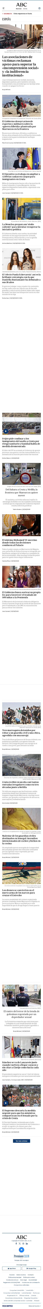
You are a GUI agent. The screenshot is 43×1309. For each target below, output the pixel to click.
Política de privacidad (14, 1277)
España (6, 19)
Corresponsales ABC (17, 1080)
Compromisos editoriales (21, 1285)
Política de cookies (29, 1277)
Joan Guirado (6, 193)
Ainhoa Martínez (7, 243)
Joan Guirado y (6, 1080)
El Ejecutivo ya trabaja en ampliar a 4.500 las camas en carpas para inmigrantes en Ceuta (21, 177)
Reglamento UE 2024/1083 (11, 1282)
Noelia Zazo (5, 298)
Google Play (32, 1268)
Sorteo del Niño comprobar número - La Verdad (18, 1300)
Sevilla (25, 8)
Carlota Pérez (6, 561)
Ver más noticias (21, 1141)
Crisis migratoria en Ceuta (23, 13)
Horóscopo (36, 1293)
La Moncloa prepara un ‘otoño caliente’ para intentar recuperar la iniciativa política (21, 227)
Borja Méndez (6, 89)
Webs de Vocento (34, 1306)
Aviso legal (23, 1280)
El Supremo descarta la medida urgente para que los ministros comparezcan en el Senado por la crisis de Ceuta (19, 1114)
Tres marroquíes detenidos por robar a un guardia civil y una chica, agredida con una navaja (21, 733)
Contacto (31, 1275)
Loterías (33, 1295)
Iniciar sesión (39, 8)
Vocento (12, 1275)
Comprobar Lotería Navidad (11, 1293)
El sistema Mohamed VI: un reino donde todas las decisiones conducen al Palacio (19, 543)
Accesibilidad (33, 1280)
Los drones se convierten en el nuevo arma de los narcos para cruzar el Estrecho (18, 893)
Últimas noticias (24, 1295)
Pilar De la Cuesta (7, 143)
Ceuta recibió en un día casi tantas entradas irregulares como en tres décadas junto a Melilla (20, 785)
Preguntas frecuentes (30, 1298)
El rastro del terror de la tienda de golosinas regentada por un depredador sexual (21, 1014)
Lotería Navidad (26, 1293)
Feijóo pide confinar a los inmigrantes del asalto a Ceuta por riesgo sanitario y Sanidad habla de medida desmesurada (21, 442)
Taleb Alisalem (17, 509)
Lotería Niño (29, 1290)
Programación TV (12, 1295)
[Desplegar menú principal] (3, 8)
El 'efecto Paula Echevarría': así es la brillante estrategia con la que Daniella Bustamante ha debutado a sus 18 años (21, 278)
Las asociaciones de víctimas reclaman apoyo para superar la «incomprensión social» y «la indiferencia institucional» (20, 66)
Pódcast (36, 1300)
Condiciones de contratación (31, 1282)
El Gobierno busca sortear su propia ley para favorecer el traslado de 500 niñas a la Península (21, 595)
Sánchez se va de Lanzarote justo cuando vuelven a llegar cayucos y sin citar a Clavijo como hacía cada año (20, 1066)
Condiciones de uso (12, 1280)
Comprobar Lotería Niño (17, 1290)
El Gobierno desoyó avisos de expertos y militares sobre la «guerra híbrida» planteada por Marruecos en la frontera (19, 125)
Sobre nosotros (21, 1275)
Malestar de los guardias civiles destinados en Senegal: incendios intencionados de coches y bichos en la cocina (21, 839)
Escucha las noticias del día (14, 1298)
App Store (12, 1268)
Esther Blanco (6, 458)
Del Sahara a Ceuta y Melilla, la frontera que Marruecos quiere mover (21, 492)
